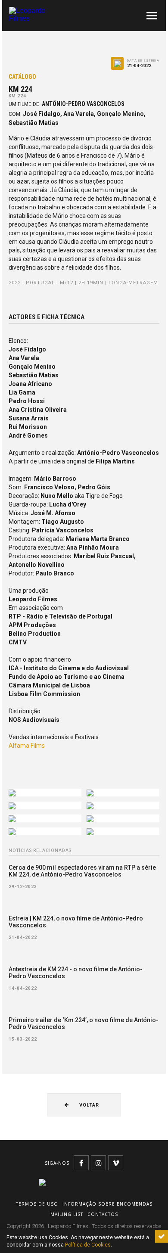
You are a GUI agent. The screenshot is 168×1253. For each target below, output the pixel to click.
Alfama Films (27, 745)
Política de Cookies (88, 1245)
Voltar (88, 1105)
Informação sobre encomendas (107, 1204)
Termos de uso (37, 1204)
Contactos (102, 1214)
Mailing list (66, 1214)
